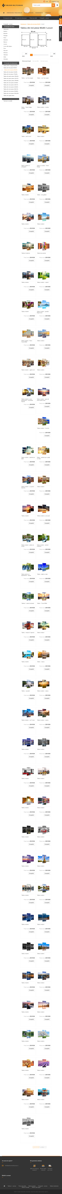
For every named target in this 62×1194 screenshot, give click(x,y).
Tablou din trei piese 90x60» (11, 69)
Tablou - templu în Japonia (28, 632)
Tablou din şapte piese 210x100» (9, 96)
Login (46, 1)
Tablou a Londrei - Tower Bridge (43, 166)
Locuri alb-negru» (8, 46)
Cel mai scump (44, 61)
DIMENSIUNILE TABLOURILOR (14, 12)
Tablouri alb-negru (36, 1187)
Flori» (5, 37)
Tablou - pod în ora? (26, 136)
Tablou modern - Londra (43, 107)
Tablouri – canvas (12, 1186)
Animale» (6, 59)
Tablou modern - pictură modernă (42, 545)
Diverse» (6, 52)
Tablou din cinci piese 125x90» (11, 87)
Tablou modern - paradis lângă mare (43, 312)
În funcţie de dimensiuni (21, 18)
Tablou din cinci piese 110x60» (11, 82)
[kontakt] (60, 34)
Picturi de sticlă (22, 1186)
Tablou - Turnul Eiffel (42, 603)
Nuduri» (5, 31)
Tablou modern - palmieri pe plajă (28, 458)
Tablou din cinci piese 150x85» (11, 91)
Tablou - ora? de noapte (27, 78)
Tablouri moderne (26, 253)
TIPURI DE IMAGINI (28, 12)
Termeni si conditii (8, 101)
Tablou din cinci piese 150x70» (11, 89)
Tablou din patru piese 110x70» (11, 78)
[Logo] (12, 5)
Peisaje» (6, 35)
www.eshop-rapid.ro (43, 1191)
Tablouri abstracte (54, 1186)
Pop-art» (6, 50)
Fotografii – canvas (42, 1186)
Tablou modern (40, 136)
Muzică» (6, 33)
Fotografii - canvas (44, 18)
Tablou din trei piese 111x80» (10, 72)
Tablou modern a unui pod (43, 515)
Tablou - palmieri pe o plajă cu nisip (43, 458)
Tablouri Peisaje (25, 1187)
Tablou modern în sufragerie (25, 166)
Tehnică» (6, 54)
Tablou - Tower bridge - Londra (26, 108)
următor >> (43, 1147)
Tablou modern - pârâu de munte (27, 545)
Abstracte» (6, 29)
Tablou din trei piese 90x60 (33, 24)
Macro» (5, 42)
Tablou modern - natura (42, 691)
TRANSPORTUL (39, 12)
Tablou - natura (40, 661)
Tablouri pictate (32, 1186)
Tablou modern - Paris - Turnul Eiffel (27, 341)
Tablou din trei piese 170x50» (11, 74)
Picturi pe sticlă (33, 18)
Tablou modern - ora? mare (28, 720)
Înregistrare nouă (55, 1)
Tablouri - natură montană (28, 603)
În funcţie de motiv (7, 18)
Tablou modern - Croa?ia (43, 428)
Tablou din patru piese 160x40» (11, 76)
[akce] (60, 20)
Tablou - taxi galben (41, 194)
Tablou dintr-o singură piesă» (10, 65)
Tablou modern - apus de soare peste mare (43, 399)
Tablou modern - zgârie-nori (28, 369)
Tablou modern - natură (42, 282)
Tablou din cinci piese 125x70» (11, 84)
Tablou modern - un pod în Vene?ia (27, 487)
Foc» (5, 48)
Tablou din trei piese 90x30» (10, 67)
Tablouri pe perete (41, 253)
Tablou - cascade (26, 691)
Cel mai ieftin (36, 61)
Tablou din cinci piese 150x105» (11, 93)
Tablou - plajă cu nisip (42, 574)
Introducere (23, 24)
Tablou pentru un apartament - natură (26, 575)
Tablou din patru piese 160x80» (11, 80)
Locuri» (5, 44)
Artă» (5, 57)
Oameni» (6, 39)
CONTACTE (48, 12)
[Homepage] (4, 13)
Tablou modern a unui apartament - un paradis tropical (27, 400)
